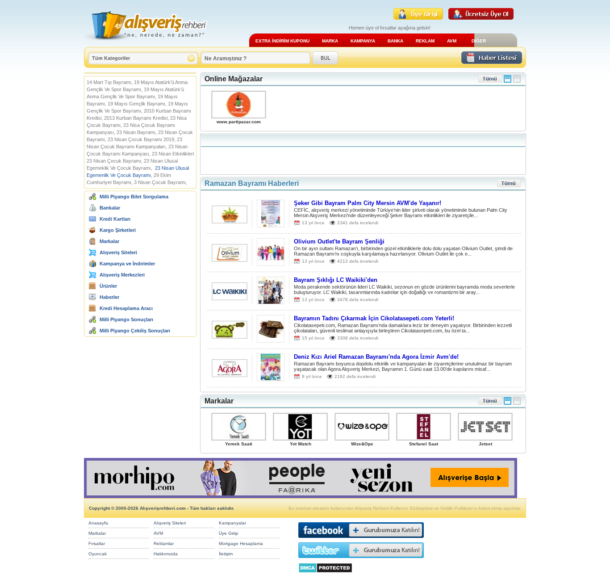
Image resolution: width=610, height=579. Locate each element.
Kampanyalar (232, 522)
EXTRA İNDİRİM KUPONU (282, 40)
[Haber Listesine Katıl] (491, 61)
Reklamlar (164, 543)
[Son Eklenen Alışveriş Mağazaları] (490, 81)
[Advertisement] (363, 154)
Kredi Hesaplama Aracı (126, 308)
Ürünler (108, 286)
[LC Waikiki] (229, 298)
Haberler (109, 297)
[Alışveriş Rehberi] (146, 43)
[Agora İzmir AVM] (229, 374)
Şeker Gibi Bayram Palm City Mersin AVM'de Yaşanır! (367, 203)
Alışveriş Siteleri (118, 252)
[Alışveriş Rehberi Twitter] (361, 560)
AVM (451, 40)
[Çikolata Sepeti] (229, 336)
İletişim (226, 553)
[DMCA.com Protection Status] (325, 575)
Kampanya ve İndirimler (127, 263)
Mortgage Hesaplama (241, 543)
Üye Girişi (228, 533)
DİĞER (479, 40)
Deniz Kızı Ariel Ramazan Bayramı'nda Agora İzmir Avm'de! (376, 356)
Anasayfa (98, 522)
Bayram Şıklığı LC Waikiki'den (335, 280)
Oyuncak (97, 553)
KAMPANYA (363, 40)
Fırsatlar (96, 543)
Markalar (109, 241)
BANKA (395, 40)
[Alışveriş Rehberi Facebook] (361, 540)
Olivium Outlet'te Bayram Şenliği (339, 241)
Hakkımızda (166, 553)
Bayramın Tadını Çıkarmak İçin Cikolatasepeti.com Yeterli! (374, 318)
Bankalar (110, 207)
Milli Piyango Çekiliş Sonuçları (135, 330)
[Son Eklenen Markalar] (490, 403)
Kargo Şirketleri (118, 230)
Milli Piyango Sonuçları (126, 319)
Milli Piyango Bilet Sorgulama (134, 196)
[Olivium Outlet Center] (229, 259)
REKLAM (425, 40)
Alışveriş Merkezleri (122, 274)
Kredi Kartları (115, 219)
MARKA (330, 40)
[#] (507, 81)
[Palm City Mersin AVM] (229, 221)
